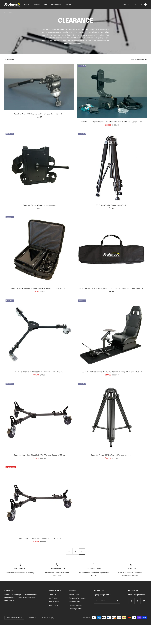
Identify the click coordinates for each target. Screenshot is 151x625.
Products (36, 4)
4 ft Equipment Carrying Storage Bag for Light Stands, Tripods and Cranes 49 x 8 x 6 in (111, 288)
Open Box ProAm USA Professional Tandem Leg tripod (112, 455)
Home (26, 4)
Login (134, 4)
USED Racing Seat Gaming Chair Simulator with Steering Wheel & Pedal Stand (112, 372)
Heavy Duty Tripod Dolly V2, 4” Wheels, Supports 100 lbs (39, 538)
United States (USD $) (13, 617)
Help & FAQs (74, 595)
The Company (55, 4)
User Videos (53, 605)
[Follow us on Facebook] (131, 601)
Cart (143, 4)
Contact (68, 4)
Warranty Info (74, 602)
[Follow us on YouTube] (143, 601)
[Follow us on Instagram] (137, 601)
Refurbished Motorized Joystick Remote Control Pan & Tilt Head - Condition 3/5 (111, 122)
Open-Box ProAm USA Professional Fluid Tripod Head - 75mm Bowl (39, 114)
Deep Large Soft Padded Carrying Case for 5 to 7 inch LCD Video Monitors (39, 288)
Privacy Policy (54, 602)
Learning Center (75, 609)
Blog (45, 4)
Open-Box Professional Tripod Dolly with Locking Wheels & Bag (39, 372)
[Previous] (69, 551)
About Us (52, 595)
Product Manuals (75, 605)
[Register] (117, 601)
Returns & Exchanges (77, 598)
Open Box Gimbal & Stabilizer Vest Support (39, 205)
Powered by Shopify (47, 617)
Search (126, 4)
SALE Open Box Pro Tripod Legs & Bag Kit (112, 205)
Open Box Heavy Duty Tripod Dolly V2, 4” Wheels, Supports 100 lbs (39, 455)
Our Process (53, 598)
